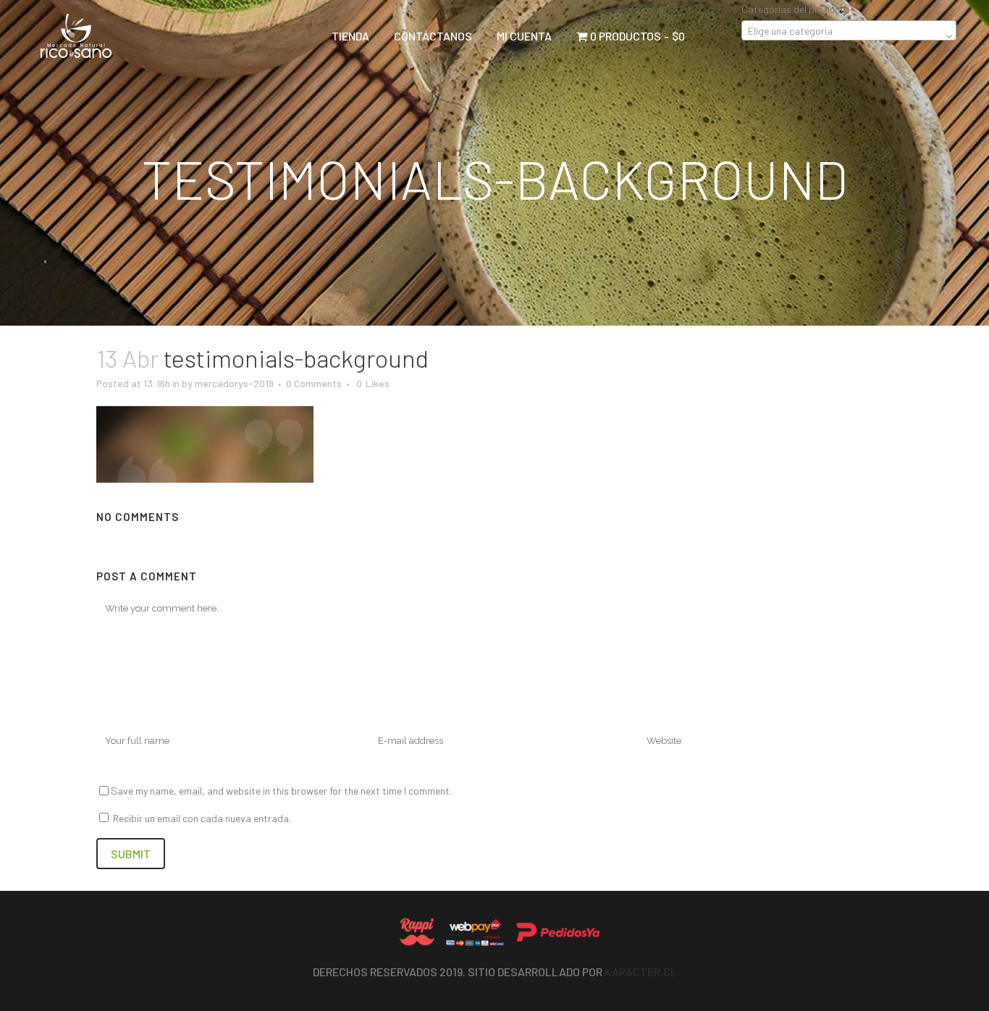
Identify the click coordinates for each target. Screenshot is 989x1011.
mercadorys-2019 (234, 383)
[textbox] (849, 31)
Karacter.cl (641, 971)
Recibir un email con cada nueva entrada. (202, 818)
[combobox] (848, 30)
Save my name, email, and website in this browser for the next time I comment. (281, 790)
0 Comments (314, 383)
